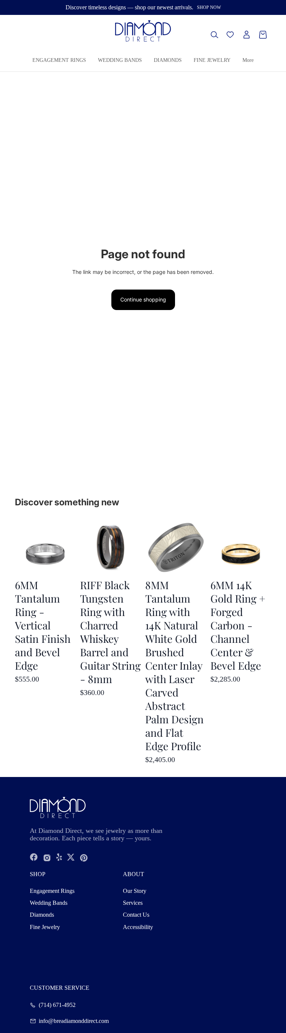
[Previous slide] (216, 546)
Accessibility (138, 927)
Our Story (134, 891)
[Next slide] (265, 546)
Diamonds (42, 915)
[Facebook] (34, 857)
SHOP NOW (209, 7)
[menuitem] (248, 61)
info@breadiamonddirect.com (74, 1021)
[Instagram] (47, 857)
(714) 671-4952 (57, 1005)
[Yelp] (59, 857)
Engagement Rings (52, 891)
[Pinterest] (83, 857)
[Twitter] (71, 857)
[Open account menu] (246, 34)
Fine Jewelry (45, 927)
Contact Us (136, 915)
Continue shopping (143, 299)
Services (133, 903)
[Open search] (214, 34)
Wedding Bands (48, 903)
